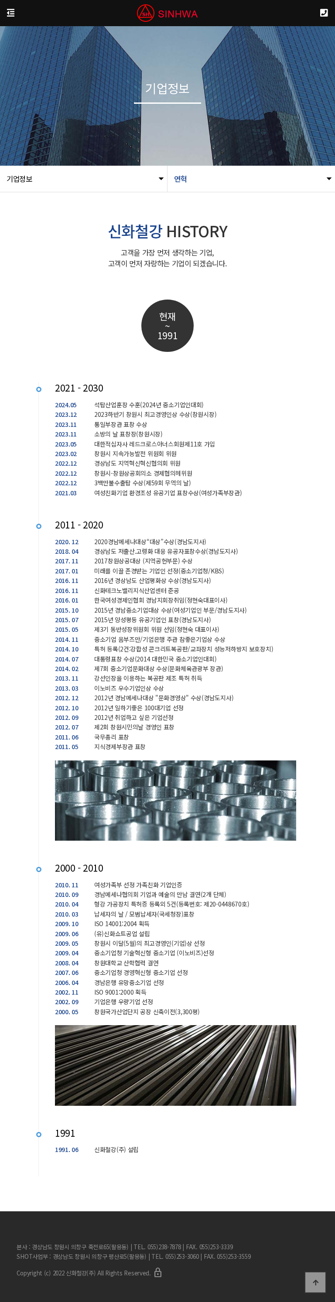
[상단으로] (315, 1282)
